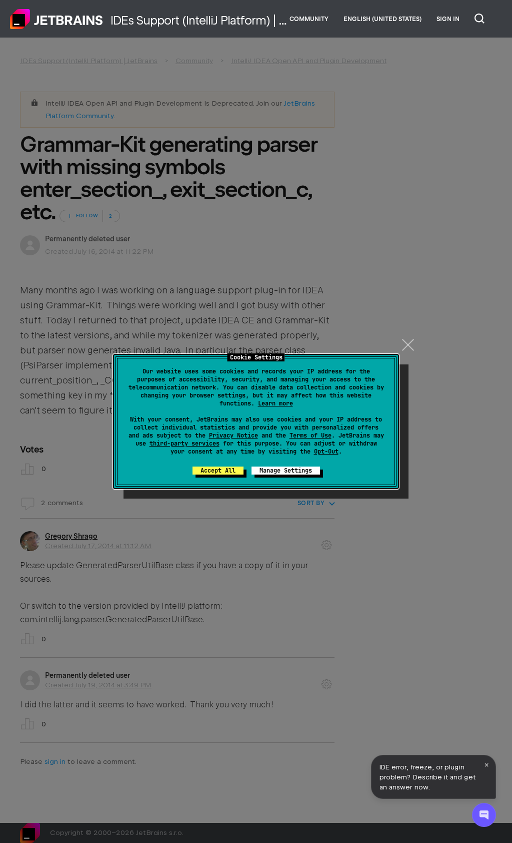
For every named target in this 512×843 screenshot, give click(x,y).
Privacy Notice (233, 436)
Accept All (218, 471)
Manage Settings (286, 471)
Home (56, 19)
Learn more (275, 403)
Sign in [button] (448, 19)
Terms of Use (311, 436)
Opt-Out (326, 452)
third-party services (185, 444)
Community (309, 19)
